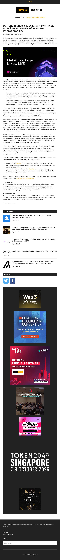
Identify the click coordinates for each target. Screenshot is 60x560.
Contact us (5, 532)
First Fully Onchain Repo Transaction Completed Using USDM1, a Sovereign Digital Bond (30, 252)
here (18, 167)
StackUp (31, 169)
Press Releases (12, 203)
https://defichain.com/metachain (25, 178)
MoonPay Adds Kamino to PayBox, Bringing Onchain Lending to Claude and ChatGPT (33, 240)
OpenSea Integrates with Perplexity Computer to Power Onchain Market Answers (32, 216)
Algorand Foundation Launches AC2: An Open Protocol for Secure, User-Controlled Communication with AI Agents (32, 262)
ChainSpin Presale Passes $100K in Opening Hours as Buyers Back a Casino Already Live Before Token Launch (33, 228)
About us (5, 531)
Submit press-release (8, 534)
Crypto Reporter (30, 10)
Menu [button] (31, 2)
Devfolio (18, 163)
